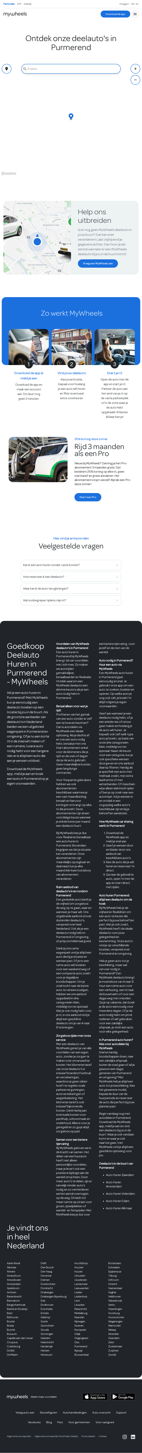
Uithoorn (113, 1279)
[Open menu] (135, 14)
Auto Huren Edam (117, 1201)
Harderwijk (47, 1346)
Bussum (12, 1334)
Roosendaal (81, 1354)
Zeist (111, 1342)
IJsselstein (80, 1279)
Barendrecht (14, 1296)
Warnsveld (114, 1325)
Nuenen (79, 1325)
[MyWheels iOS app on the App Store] (95, 1396)
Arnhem (11, 1292)
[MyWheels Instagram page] (125, 1437)
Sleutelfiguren (48, 1412)
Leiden (78, 1292)
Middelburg (80, 1313)
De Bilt (11, 1350)
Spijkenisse (114, 1271)
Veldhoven (114, 1296)
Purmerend (80, 1346)
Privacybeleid (88, 1436)
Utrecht (112, 1284)
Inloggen (124, 3)
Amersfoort (14, 1275)
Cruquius (12, 1342)
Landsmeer (81, 1284)
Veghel (112, 1292)
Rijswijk (78, 1350)
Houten (78, 1267)
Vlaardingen (115, 1309)
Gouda (45, 1329)
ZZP (19, 3)
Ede (43, 1300)
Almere (11, 1271)
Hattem (45, 1350)
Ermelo (45, 1313)
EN (132, 3)
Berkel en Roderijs (17, 1309)
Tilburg (112, 1275)
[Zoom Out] (135, 80)
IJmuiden (79, 1275)
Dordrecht (47, 1288)
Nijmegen (79, 1321)
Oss (76, 1342)
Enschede (46, 1309)
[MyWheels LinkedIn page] (133, 1437)
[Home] (15, 14)
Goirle (44, 1321)
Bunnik (11, 1329)
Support (121, 1412)
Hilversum (46, 1354)
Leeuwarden (81, 1288)
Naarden (79, 1317)
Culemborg (13, 1346)
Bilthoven (12, 1317)
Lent (77, 1300)
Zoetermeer (115, 1346)
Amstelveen (14, 1279)
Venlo (111, 1304)
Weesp (112, 1329)
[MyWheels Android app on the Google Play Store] (123, 1396)
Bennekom (13, 1300)
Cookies (103, 1436)
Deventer (46, 1275)
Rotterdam (114, 1263)
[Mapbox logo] (8, 173)
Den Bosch (47, 1267)
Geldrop (45, 1317)
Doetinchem (48, 1284)
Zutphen (113, 1350)
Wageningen (115, 1321)
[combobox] (71, 69)
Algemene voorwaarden (19, 1436)
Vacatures (34, 1422)
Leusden (79, 1304)
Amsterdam (14, 1284)
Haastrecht (47, 1342)
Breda (10, 1325)
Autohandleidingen (75, 1412)
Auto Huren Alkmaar (119, 1208)
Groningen (47, 1334)
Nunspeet (80, 1329)
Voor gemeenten (79, 1422)
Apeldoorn (13, 1288)
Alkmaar (11, 1267)
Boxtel (11, 1321)
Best (9, 1313)
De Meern (12, 1354)
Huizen (78, 1271)
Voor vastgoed (105, 1422)
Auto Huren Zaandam (120, 1175)
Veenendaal (115, 1288)
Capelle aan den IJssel (20, 1338)
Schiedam (114, 1267)
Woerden (113, 1334)
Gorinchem (47, 1325)
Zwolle (112, 1354)
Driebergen (47, 1292)
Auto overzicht (101, 1412)
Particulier (9, 3)
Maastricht (80, 1309)
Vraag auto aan (25, 1412)
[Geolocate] (6, 69)
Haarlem (45, 1338)
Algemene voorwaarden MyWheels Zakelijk (56, 1436)
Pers (60, 1422)
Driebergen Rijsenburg (53, 1296)
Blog (49, 1422)
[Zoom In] (135, 69)
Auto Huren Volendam (120, 1193)
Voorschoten (116, 1317)
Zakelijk (28, 3)
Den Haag (46, 1271)
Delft (43, 1263)
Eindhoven (47, 1304)
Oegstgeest (81, 1338)
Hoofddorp (81, 1263)
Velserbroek (115, 1300)
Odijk (77, 1334)
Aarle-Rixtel (13, 1263)
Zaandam (113, 1338)
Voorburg (113, 1313)
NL (137, 3)
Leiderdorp (80, 1296)
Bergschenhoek (16, 1304)
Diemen (45, 1279)
